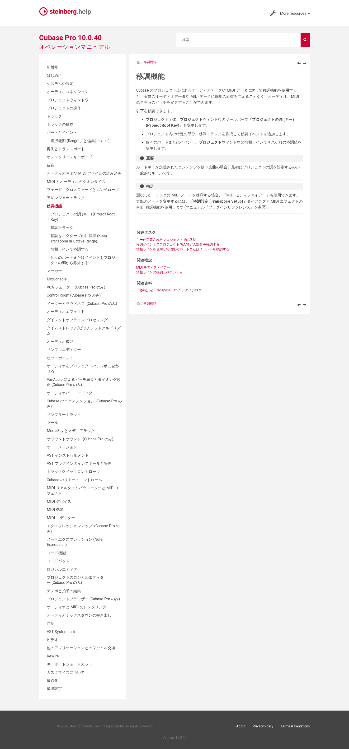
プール (52, 422)
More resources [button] (293, 13)
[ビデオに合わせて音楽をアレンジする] (299, 63)
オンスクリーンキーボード (69, 157)
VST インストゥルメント (68, 455)
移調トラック (62, 227)
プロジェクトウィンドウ (68, 100)
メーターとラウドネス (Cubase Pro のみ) (82, 303)
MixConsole (57, 279)
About (240, 726)
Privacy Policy (263, 726)
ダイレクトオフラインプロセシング (77, 320)
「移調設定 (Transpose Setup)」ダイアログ (169, 290)
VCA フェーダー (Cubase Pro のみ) (76, 287)
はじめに (54, 75)
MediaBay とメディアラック (71, 430)
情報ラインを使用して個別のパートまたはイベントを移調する (182, 249)
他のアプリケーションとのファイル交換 (81, 648)
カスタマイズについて (66, 672)
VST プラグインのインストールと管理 (79, 463)
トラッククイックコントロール (73, 471)
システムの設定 (60, 83)
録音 (50, 165)
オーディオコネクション (68, 91)
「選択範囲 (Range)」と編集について (78, 141)
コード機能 (56, 553)
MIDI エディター (61, 518)
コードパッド (58, 561)
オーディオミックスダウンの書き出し (79, 615)
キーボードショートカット (69, 664)
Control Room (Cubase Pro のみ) (74, 295)
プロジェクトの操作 (64, 108)
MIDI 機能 (55, 509)
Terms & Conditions (295, 726)
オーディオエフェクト (66, 311)
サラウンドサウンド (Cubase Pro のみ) (80, 439)
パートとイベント (62, 132)
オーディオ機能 (60, 341)
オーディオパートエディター (71, 393)
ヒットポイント (60, 358)
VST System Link (61, 631)
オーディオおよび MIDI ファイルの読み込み (84, 173)
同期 (50, 623)
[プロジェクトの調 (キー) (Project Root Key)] (304, 63)
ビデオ (52, 639)
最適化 (52, 680)
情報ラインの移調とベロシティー (161, 272)
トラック (54, 116)
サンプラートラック (64, 414)
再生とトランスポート (66, 149)
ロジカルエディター (64, 569)
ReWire (53, 656)
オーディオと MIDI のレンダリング (76, 607)
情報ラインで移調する (70, 249)
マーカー (54, 271)
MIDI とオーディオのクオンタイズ (76, 181)
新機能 (52, 67)
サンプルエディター (64, 349)
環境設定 (54, 688)
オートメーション (62, 447)
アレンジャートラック (66, 197)
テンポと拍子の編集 (64, 591)
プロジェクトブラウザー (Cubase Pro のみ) (83, 599)
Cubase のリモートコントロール (74, 480)
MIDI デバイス (59, 501)
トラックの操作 (60, 124)
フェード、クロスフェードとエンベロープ (83, 189)
